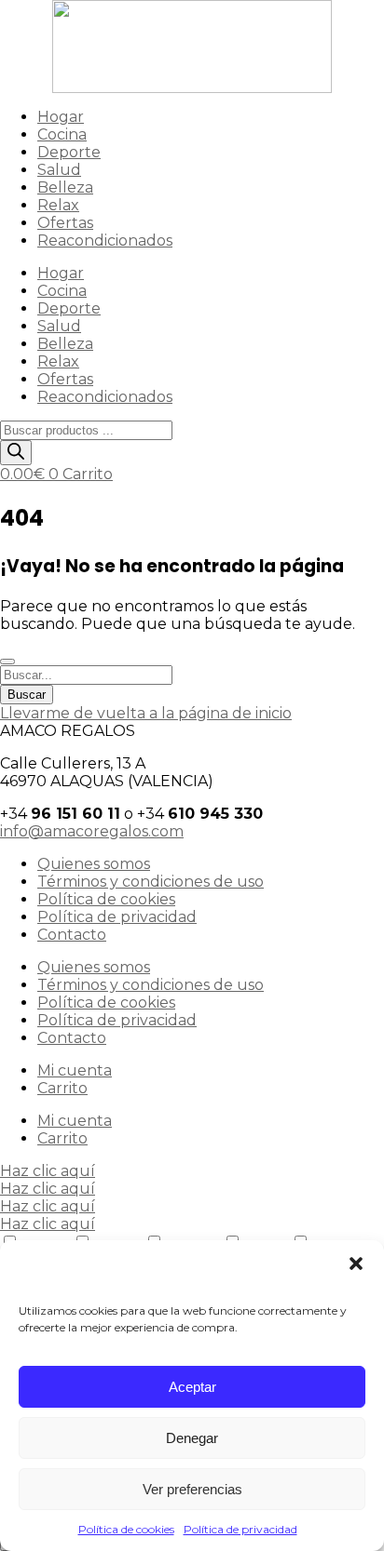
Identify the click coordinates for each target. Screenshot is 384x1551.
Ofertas (65, 223)
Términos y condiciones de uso (150, 881)
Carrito (62, 1088)
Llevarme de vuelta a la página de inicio (146, 713)
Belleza (65, 187)
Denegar (192, 1438)
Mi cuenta (74, 1070)
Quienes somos (93, 864)
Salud (59, 170)
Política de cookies (126, 1529)
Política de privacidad (240, 1529)
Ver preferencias (192, 1489)
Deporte (69, 152)
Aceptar (192, 1387)
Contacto (71, 934)
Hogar (60, 117)
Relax (58, 205)
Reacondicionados (104, 240)
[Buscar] (16, 452)
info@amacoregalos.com (92, 831)
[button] (356, 1263)
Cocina (62, 134)
